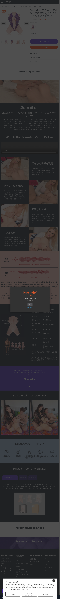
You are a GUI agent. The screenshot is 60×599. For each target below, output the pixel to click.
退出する (30, 308)
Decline (12, 594)
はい (30, 304)
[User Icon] (58, 597)
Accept (45, 594)
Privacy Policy (25, 589)
